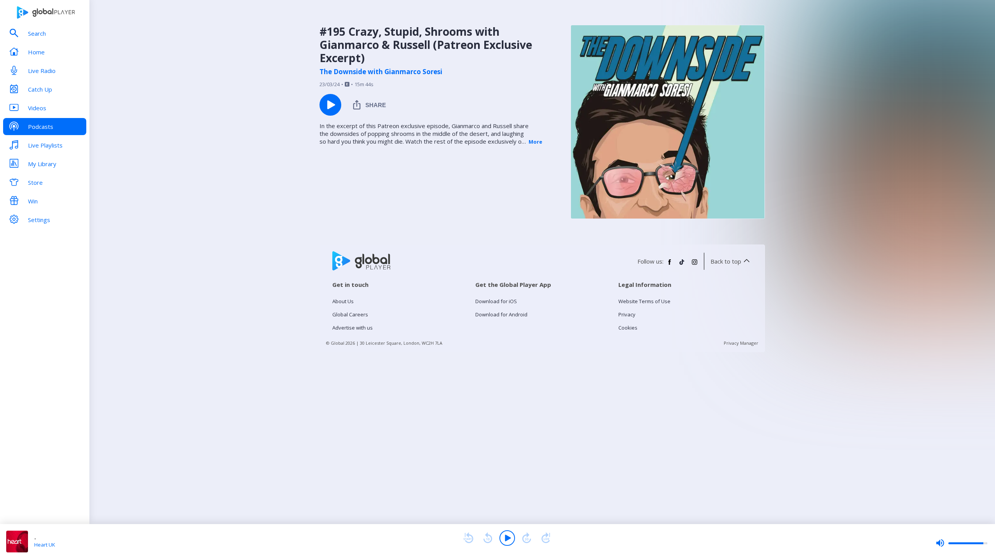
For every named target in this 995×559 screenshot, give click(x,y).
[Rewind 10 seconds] (488, 538)
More (535, 141)
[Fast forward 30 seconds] (526, 538)
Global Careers (350, 314)
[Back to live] (546, 538)
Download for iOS (496, 301)
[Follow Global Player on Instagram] (694, 265)
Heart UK (44, 544)
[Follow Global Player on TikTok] (682, 265)
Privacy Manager (741, 342)
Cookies (627, 327)
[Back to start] (468, 538)
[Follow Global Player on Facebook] (669, 265)
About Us (343, 301)
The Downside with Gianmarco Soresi (380, 72)
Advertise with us (352, 327)
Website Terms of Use (644, 301)
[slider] (961, 543)
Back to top (725, 261)
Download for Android (501, 314)
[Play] (507, 538)
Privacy (626, 314)
